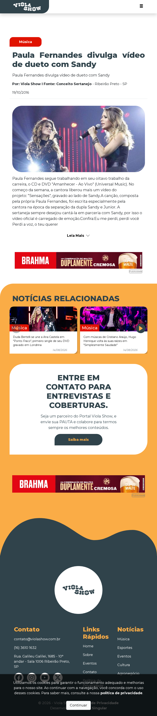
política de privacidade (121, 693)
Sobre (88, 655)
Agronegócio (128, 673)
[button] (141, 328)
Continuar (78, 705)
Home (88, 646)
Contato (90, 672)
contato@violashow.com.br (37, 639)
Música (123, 639)
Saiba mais (78, 440)
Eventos (90, 663)
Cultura (123, 665)
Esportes (124, 648)
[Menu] (141, 6)
